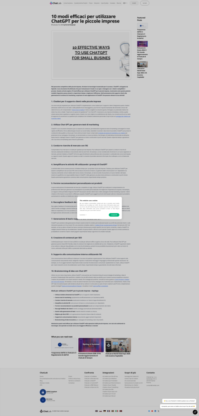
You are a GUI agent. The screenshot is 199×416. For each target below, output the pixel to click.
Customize (82, 215)
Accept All (114, 215)
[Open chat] (195, 412)
